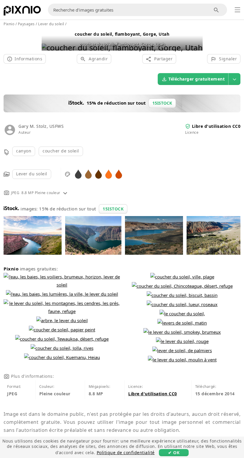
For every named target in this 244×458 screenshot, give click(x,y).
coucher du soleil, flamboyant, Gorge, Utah (122, 34)
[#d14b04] (119, 174)
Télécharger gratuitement (196, 79)
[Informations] (65, 192)
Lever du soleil (31, 174)
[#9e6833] (88, 174)
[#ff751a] (108, 174)
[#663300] (98, 174)
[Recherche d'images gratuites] (216, 10)
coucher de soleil (61, 151)
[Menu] (237, 10)
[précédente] (48, 40)
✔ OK (173, 452)
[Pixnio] (22, 12)
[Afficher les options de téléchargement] (234, 79)
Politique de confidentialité (126, 452)
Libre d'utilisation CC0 (216, 126)
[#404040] (78, 174)
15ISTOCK (113, 209)
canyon (23, 151)
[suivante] (196, 40)
